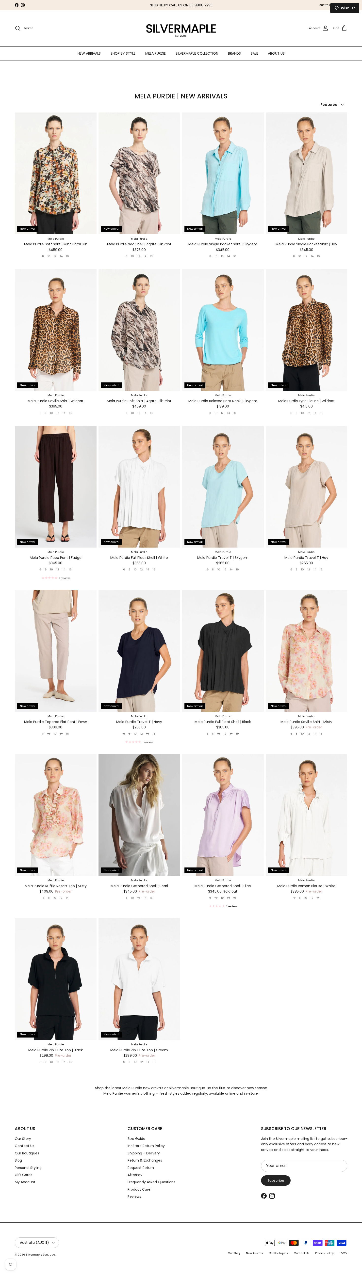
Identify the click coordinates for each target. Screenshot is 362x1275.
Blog (18, 1160)
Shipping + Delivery (144, 1153)
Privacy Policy (324, 1253)
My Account (25, 1182)
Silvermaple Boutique (40, 1255)
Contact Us (24, 1145)
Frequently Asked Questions (151, 1182)
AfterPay (135, 1174)
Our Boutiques (27, 1153)
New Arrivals (254, 1253)
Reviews (134, 1196)
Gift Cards (23, 1174)
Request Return (141, 1167)
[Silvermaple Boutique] (181, 28)
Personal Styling (28, 1167)
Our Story (23, 1138)
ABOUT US (276, 53)
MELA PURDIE (155, 53)
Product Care (139, 1189)
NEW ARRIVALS (89, 53)
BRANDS (234, 53)
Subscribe (275, 1180)
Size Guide (136, 1138)
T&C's (343, 1253)
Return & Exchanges (145, 1160)
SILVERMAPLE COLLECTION (197, 53)
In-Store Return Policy (146, 1145)
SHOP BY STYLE (123, 53)
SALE (254, 53)
